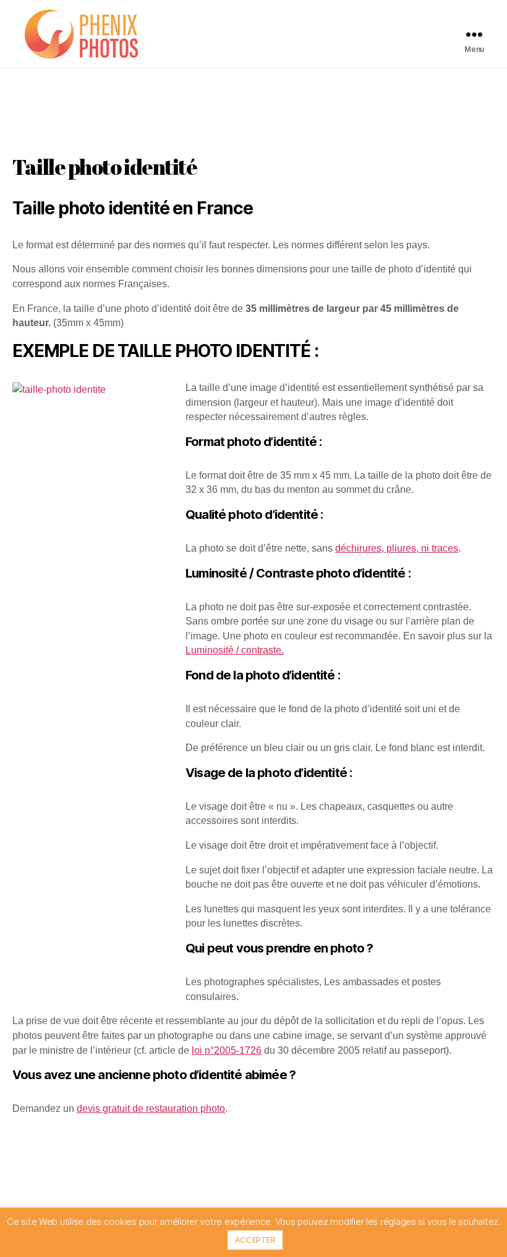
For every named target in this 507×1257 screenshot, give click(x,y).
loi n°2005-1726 (227, 1050)
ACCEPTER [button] (255, 1240)
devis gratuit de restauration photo (151, 1108)
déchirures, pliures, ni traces (396, 548)
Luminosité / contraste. (234, 650)
